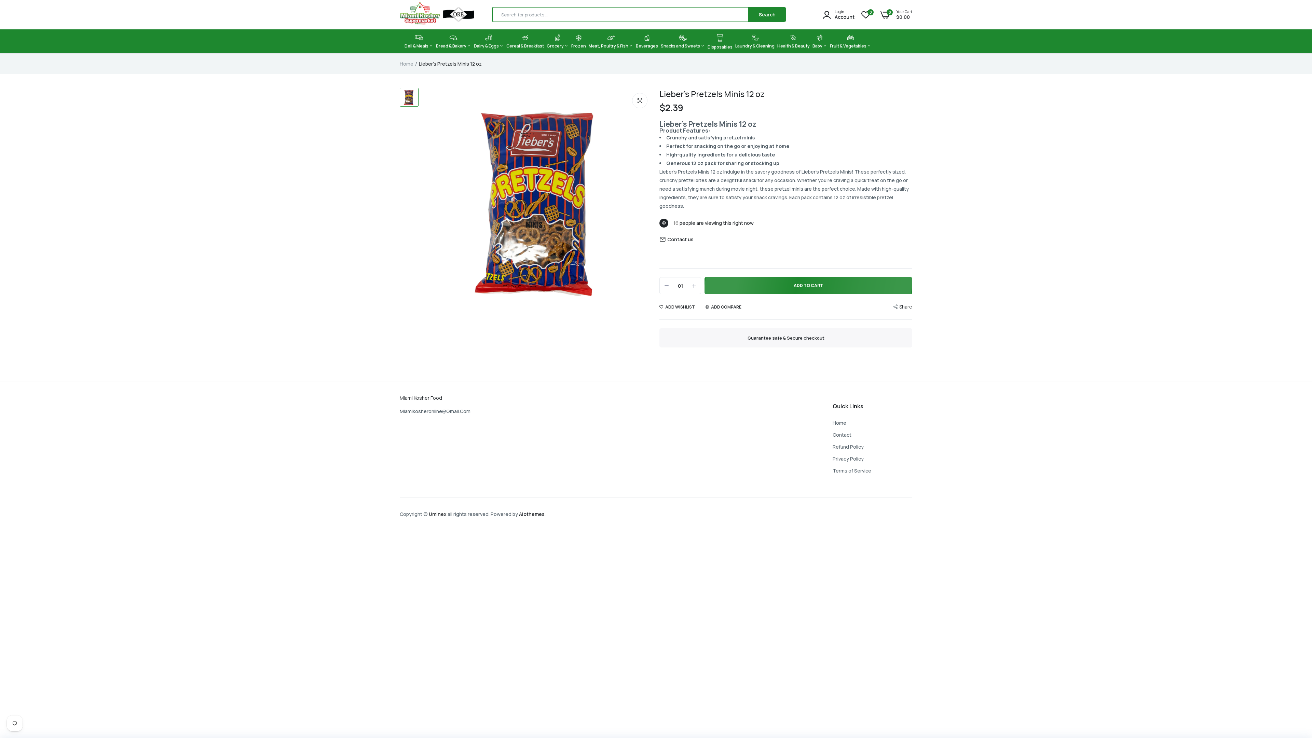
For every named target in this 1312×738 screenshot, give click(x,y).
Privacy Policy (848, 458)
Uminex (438, 514)
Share (905, 306)
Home (406, 63)
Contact (842, 435)
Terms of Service (852, 470)
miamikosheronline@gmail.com (435, 411)
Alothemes (532, 514)
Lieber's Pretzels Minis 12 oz (712, 93)
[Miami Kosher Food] (437, 14)
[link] (1293, 688)
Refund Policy (848, 446)
